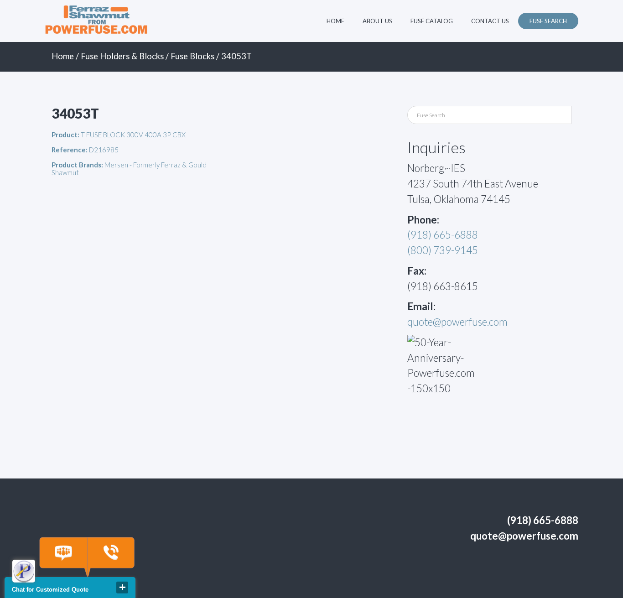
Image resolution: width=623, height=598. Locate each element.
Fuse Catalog (431, 21)
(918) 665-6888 (442, 235)
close (122, 587)
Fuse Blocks (192, 56)
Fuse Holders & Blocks (122, 56)
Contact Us (490, 21)
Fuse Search (548, 21)
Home (335, 21)
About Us (377, 21)
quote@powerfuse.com (457, 322)
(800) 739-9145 (442, 250)
